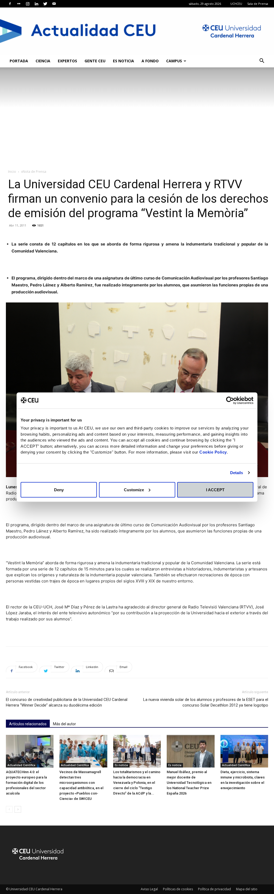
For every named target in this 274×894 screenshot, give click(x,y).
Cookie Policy (213, 452)
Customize (134, 489)
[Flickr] (19, 3)
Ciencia (43, 60)
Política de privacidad (214, 889)
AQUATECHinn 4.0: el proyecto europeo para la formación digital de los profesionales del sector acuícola (26, 782)
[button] (261, 61)
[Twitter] (45, 3)
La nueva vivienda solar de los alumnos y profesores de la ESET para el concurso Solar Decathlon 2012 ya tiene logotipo (205, 702)
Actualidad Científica (21, 765)
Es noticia (123, 60)
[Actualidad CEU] (137, 31)
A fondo (150, 60)
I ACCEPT (215, 489)
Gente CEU (95, 60)
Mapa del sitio (246, 889)
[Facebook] (10, 3)
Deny (59, 489)
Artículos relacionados (28, 724)
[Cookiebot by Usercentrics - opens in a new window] (230, 400)
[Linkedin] (36, 3)
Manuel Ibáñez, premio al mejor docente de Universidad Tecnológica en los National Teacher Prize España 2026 (189, 782)
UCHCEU (236, 4)
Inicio (12, 171)
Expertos (67, 60)
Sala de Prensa (257, 4)
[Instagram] (28, 3)
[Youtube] (54, 3)
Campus (174, 60)
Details (236, 472)
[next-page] (17, 809)
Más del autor (64, 724)
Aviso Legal (149, 889)
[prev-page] (9, 809)
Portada (19, 60)
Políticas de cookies (178, 889)
